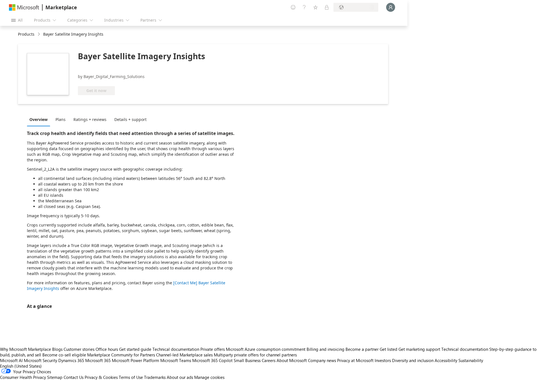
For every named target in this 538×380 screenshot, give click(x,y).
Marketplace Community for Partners (121, 355)
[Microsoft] (24, 7)
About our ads (180, 377)
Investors (383, 360)
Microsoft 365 (98, 360)
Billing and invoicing (325, 349)
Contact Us (74, 377)
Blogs (57, 349)
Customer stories (79, 349)
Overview (38, 119)
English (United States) (21, 366)
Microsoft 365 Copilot (212, 360)
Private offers (212, 349)
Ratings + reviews (89, 119)
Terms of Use (131, 377)
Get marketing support (419, 349)
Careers (268, 360)
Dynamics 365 (71, 360)
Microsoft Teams (175, 360)
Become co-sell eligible (64, 355)
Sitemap (54, 377)
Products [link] (26, 34)
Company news (322, 360)
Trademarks (155, 377)
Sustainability (470, 360)
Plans (60, 119)
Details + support (130, 119)
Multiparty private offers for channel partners (255, 355)
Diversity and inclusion (412, 360)
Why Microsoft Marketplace (25, 349)
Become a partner (362, 349)
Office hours (107, 349)
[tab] (40, 119)
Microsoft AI (11, 360)
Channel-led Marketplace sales (184, 355)
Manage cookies (209, 377)
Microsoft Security (40, 360)
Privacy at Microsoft (355, 360)
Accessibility (446, 360)
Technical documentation (175, 349)
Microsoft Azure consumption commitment (266, 349)
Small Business (247, 360)
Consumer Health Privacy (23, 377)
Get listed (388, 349)
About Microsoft (292, 360)
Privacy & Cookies (101, 377)
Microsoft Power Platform (135, 360)
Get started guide (135, 349)
